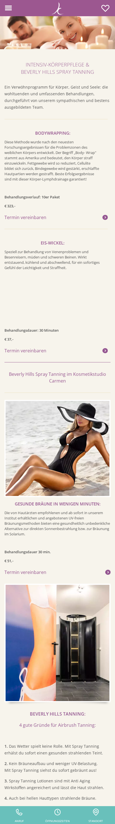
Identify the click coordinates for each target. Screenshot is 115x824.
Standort (95, 821)
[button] (8, 8)
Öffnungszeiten (57, 821)
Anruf (19, 821)
